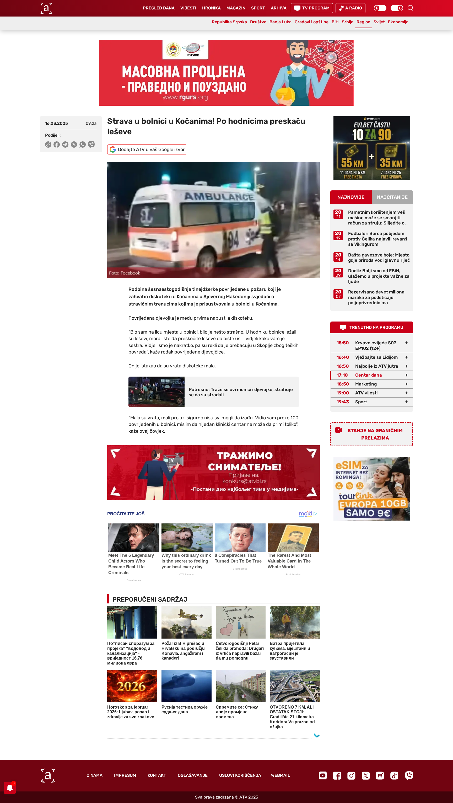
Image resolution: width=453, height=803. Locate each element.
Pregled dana (159, 8)
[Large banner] (226, 73)
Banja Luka (280, 21)
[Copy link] (48, 144)
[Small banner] (371, 148)
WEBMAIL (280, 775)
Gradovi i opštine (311, 21)
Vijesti (188, 8)
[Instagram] (351, 776)
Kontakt (157, 775)
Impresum (125, 775)
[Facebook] (337, 776)
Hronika (211, 8)
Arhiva (279, 8)
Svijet (379, 21)
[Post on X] (74, 144)
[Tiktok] (394, 776)
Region (363, 21)
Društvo (258, 21)
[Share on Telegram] (65, 144)
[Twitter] (366, 776)
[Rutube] (380, 776)
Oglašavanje (193, 775)
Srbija (347, 21)
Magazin (235, 8)
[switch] (380, 8)
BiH (335, 21)
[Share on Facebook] (56, 144)
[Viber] (409, 775)
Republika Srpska (229, 21)
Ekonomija (398, 21)
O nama (95, 775)
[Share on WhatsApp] (82, 144)
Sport (258, 8)
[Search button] (410, 8)
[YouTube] (323, 775)
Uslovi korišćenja (240, 775)
